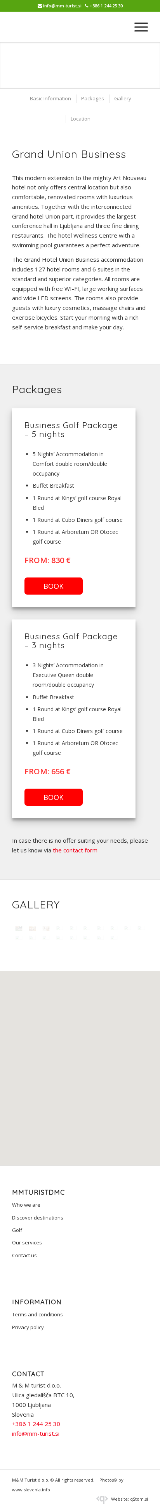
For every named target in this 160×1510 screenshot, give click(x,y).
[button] (80, 1059)
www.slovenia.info (31, 1490)
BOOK (53, 586)
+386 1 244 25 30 (106, 6)
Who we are (26, 1204)
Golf (17, 1230)
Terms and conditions (37, 1314)
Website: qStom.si (129, 1499)
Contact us (24, 1255)
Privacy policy (28, 1327)
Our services (27, 1242)
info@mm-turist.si (62, 6)
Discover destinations (37, 1217)
